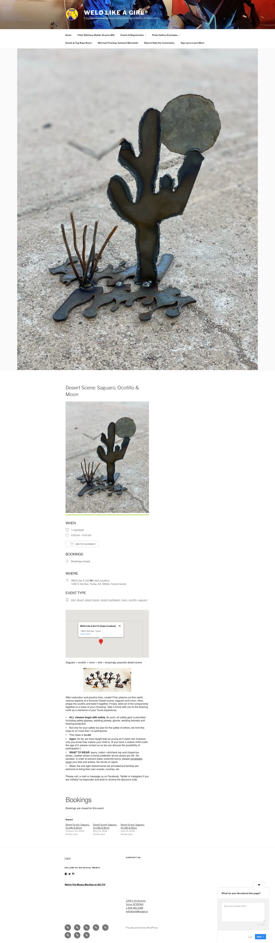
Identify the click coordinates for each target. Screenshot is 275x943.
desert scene (92, 600)
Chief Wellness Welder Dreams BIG (96, 35)
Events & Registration (132, 35)
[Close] (119, 626)
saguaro (142, 600)
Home (68, 35)
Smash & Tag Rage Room (78, 42)
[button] (101, 642)
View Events (85, 634)
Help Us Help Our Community (159, 42)
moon (124, 600)
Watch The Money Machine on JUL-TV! (85, 884)
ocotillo (133, 600)
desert (80, 600)
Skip (250, 936)
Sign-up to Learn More (192, 42)
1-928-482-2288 (134, 907)
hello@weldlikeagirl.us (137, 911)
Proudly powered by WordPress (142, 927)
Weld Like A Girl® (116, 12)
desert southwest (110, 600)
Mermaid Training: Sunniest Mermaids (118, 42)
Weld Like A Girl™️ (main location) (90, 580)
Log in (68, 858)
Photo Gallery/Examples (165, 35)
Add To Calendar (84, 544)
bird (73, 600)
